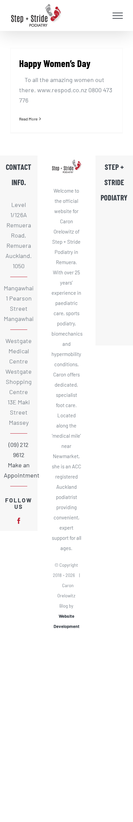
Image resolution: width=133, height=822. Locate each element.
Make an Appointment (19, 470)
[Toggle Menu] (117, 16)
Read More (28, 118)
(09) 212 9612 (19, 449)
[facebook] (19, 521)
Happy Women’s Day (54, 63)
